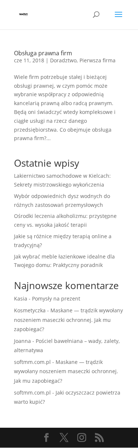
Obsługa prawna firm (43, 53)
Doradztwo (63, 60)
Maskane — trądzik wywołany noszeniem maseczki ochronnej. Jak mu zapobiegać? (68, 319)
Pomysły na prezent (56, 298)
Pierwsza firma (97, 60)
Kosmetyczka (30, 310)
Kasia (20, 298)
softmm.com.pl (32, 361)
